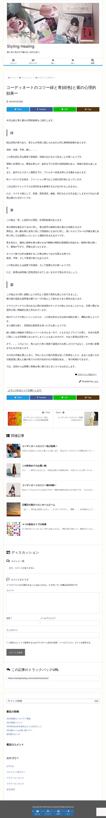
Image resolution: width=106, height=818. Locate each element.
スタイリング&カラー (46, 77)
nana (96, 381)
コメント (10, 590)
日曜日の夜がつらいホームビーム (38, 504)
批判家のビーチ (13, 734)
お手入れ (10, 766)
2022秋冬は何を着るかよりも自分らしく (24, 726)
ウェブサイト (12, 630)
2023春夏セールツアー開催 (18, 718)
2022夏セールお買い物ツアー (19, 730)
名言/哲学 (10, 789)
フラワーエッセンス (15, 778)
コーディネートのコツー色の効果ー (39, 446)
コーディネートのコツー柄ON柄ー (39, 485)
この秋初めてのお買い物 (34, 465)
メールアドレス (47, 618)
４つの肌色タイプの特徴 (34, 524)
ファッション (26, 77)
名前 (9, 618)
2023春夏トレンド (14, 722)
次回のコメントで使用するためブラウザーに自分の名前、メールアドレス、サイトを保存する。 (50, 642)
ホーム (13, 77)
